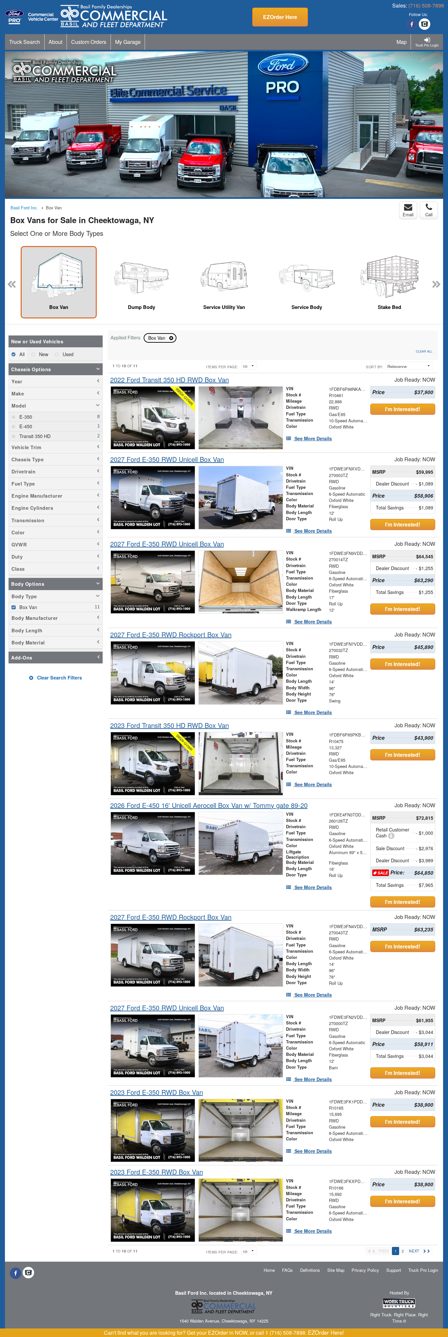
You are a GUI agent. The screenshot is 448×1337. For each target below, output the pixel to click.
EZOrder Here (280, 17)
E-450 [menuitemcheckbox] (25, 426)
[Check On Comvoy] (424, 24)
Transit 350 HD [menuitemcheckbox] (34, 435)
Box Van (157, 337)
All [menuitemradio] (21, 354)
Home (269, 1270)
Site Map (335, 1270)
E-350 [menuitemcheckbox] (25, 416)
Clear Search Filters (59, 677)
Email (408, 214)
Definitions (310, 1270)
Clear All (424, 351)
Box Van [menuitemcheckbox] (27, 606)
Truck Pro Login (423, 1270)
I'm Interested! (402, 409)
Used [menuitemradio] (67, 354)
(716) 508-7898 (426, 5)
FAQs (287, 1270)
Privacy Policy (365, 1270)
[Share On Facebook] (411, 24)
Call (429, 214)
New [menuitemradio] (43, 354)
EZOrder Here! (326, 1332)
